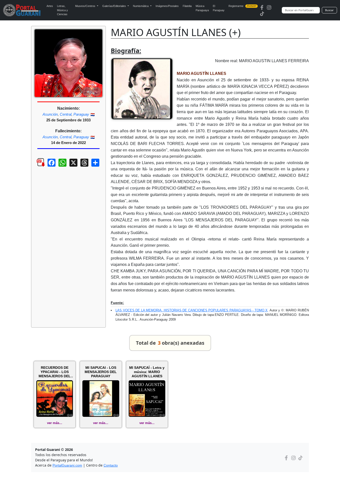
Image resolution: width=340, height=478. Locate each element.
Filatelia (187, 5)
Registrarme (242, 5)
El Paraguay (219, 8)
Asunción (50, 114)
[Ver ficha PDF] (36, 166)
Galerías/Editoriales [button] (114, 5)
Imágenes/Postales (167, 5)
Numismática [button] (141, 5)
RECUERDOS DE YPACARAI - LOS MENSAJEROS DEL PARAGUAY (55, 372)
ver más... (54, 423)
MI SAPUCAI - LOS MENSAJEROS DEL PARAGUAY (101, 372)
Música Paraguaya (202, 8)
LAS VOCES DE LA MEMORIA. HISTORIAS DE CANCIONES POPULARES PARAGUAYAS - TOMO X (191, 310)
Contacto (111, 465)
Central (65, 114)
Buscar (329, 10)
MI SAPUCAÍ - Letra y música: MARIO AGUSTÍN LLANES (147, 372)
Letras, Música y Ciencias (62, 10)
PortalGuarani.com (67, 465)
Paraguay (81, 114)
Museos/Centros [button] (85, 5)
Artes (50, 5)
